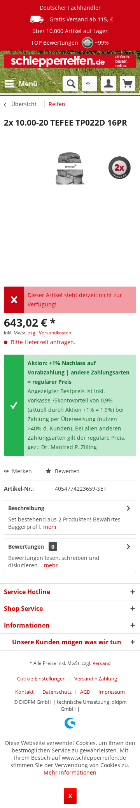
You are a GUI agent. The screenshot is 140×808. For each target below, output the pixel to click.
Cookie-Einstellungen (41, 678)
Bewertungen (26, 546)
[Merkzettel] (89, 83)
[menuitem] (20, 83)
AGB (85, 691)
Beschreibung (26, 508)
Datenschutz (57, 691)
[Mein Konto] (108, 83)
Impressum (111, 691)
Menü (28, 83)
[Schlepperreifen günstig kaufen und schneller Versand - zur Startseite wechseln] (70, 63)
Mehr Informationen (70, 772)
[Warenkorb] (127, 83)
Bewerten (66, 471)
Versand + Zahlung (95, 678)
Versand (101, 663)
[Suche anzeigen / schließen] (70, 83)
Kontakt (24, 691)
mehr (50, 526)
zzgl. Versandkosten (49, 332)
